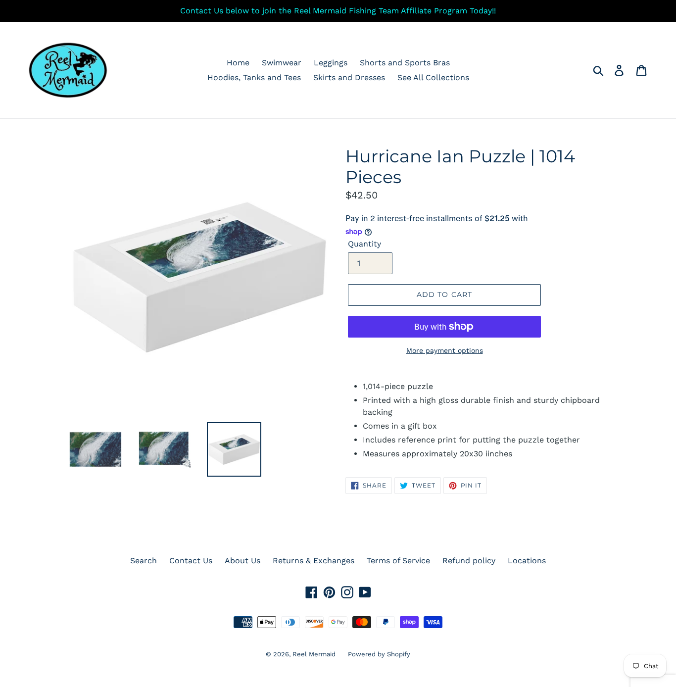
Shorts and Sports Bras (405, 62)
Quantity (364, 243)
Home (238, 62)
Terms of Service (398, 560)
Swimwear (281, 62)
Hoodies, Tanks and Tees (254, 77)
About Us (242, 560)
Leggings (330, 62)
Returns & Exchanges (313, 560)
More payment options (444, 350)
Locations (527, 560)
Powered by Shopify (379, 654)
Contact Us (190, 560)
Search (143, 560)
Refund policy (468, 560)
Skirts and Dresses (349, 77)
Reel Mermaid (314, 654)
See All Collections (433, 77)
